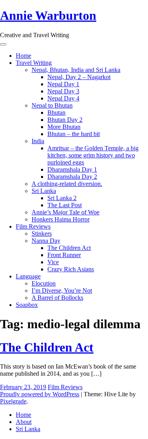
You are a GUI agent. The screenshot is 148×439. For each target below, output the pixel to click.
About (24, 421)
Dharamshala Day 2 (72, 176)
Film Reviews (33, 226)
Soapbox (27, 304)
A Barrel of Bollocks (57, 297)
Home (23, 55)
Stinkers (42, 233)
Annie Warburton (48, 15)
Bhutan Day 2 (64, 119)
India (38, 141)
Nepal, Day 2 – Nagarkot (79, 77)
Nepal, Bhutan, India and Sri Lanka (76, 69)
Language (28, 276)
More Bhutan (64, 126)
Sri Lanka (44, 190)
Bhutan (56, 112)
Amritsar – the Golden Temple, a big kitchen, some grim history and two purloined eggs (93, 155)
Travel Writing (34, 62)
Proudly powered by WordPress (39, 394)
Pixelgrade (13, 401)
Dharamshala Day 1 (72, 169)
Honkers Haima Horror (61, 219)
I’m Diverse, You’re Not (62, 290)
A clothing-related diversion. (67, 183)
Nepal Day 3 (63, 91)
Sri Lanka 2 (62, 198)
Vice (53, 262)
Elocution (44, 283)
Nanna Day (46, 240)
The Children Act (69, 247)
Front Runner (64, 255)
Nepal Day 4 (63, 98)
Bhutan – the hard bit (73, 134)
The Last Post (64, 205)
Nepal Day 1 (63, 84)
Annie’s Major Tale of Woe (65, 212)
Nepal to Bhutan (52, 105)
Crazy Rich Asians (70, 269)
